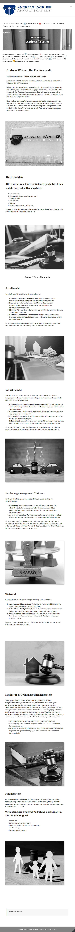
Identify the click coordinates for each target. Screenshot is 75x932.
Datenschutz (48, 929)
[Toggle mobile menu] (71, 6)
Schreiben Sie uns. (16, 911)
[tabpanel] (37, 586)
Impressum (41, 929)
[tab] (37, 277)
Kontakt (55, 929)
